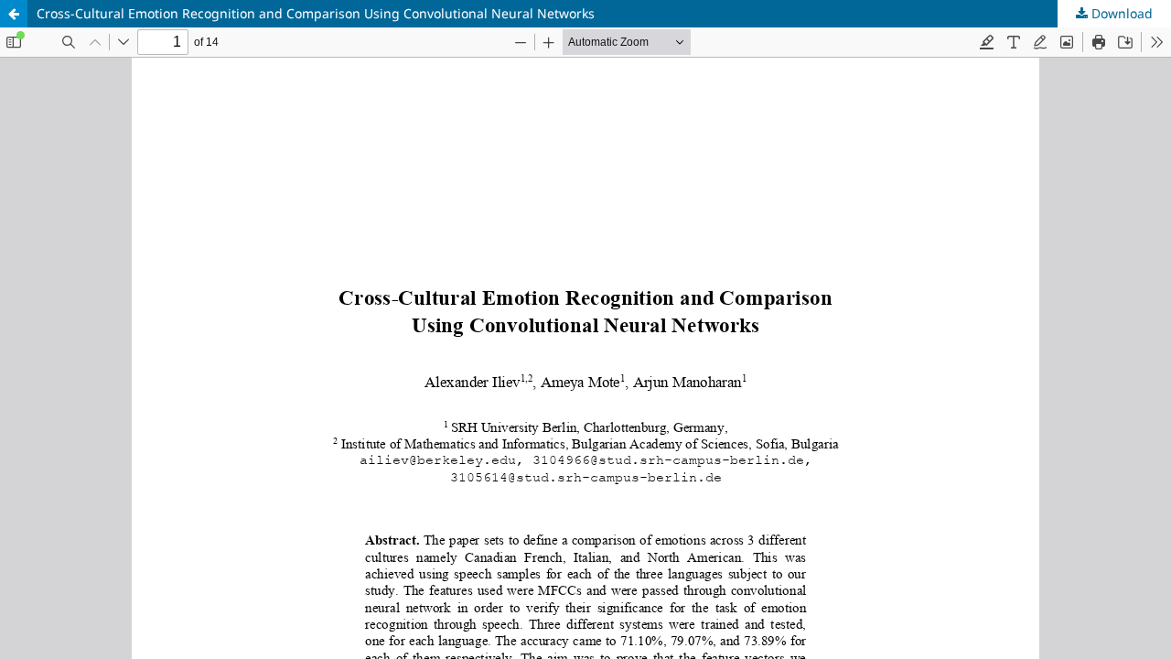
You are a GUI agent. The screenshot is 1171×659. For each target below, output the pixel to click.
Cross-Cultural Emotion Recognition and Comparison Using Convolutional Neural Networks (316, 13)
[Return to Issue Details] (13, 13)
